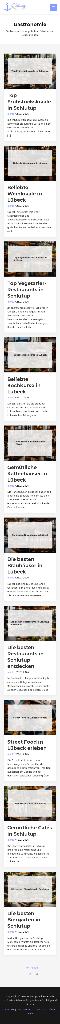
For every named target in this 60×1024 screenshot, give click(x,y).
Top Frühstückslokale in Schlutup (29, 102)
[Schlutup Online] (15, 7)
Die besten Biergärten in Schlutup (23, 919)
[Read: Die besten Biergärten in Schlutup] (30, 888)
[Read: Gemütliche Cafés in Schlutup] (30, 803)
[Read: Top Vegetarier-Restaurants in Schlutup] (30, 258)
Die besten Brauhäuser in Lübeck (25, 565)
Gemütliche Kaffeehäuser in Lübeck (27, 473)
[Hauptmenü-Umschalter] (53, 7)
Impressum (23, 1009)
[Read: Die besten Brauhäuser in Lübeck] (30, 534)
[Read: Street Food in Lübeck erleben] (30, 717)
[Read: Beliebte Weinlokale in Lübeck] (30, 162)
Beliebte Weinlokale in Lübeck (24, 194)
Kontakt (9, 1009)
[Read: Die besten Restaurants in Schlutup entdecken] (30, 622)
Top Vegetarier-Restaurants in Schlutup (26, 289)
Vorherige (30, 967)
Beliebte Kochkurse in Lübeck (24, 385)
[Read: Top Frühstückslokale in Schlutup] (30, 70)
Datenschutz (39, 1009)
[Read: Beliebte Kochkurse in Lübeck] (30, 354)
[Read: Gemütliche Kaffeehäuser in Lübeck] (30, 442)
